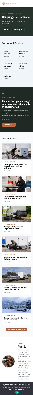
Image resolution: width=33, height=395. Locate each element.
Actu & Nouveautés (8, 97)
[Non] (31, 388)
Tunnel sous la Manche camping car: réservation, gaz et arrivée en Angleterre (15, 166)
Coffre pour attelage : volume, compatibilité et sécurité (13, 228)
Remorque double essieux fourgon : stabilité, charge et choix (15, 288)
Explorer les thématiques (13, 30)
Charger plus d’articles (16, 330)
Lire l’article (8, 124)
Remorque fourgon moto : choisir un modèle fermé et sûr (15, 319)
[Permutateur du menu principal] (29, 4)
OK (17, 392)
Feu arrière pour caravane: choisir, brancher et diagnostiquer (15, 197)
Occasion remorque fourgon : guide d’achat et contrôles (15, 258)
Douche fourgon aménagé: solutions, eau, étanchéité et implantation (16, 104)
